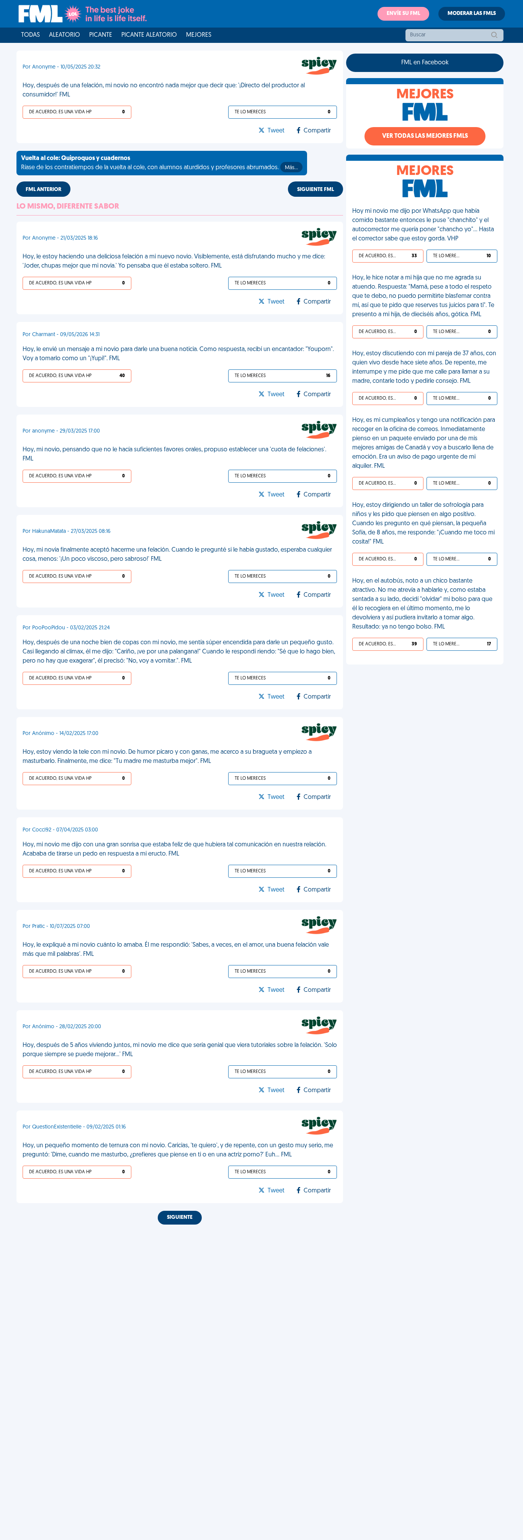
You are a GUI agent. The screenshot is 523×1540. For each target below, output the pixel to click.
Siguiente (180, 1217)
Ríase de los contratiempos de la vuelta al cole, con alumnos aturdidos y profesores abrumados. (159, 163)
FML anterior (43, 190)
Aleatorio (64, 35)
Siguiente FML (315, 190)
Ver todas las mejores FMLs (425, 136)
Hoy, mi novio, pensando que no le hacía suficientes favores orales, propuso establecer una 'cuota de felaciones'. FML (174, 454)
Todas (30, 35)
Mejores (198, 35)
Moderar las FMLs (472, 13)
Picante (100, 35)
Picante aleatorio (149, 35)
